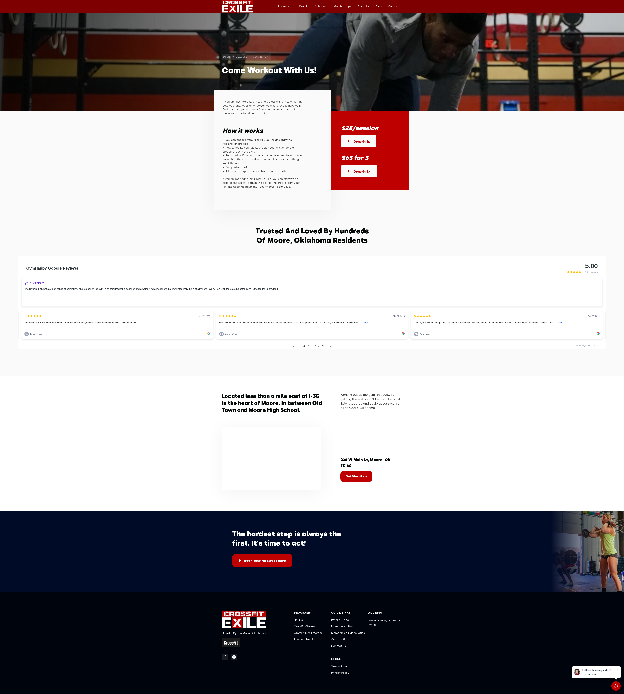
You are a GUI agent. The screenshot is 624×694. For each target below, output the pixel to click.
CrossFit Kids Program (308, 632)
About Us (363, 6)
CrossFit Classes (304, 626)
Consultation (339, 639)
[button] (284, 6)
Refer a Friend (340, 619)
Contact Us (338, 645)
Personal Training (305, 639)
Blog (379, 6)
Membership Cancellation (348, 632)
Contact (393, 6)
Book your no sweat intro (265, 561)
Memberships (342, 6)
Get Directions (356, 476)
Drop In (304, 6)
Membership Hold (342, 626)
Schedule (321, 6)
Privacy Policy (340, 672)
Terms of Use (339, 666)
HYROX (298, 619)
